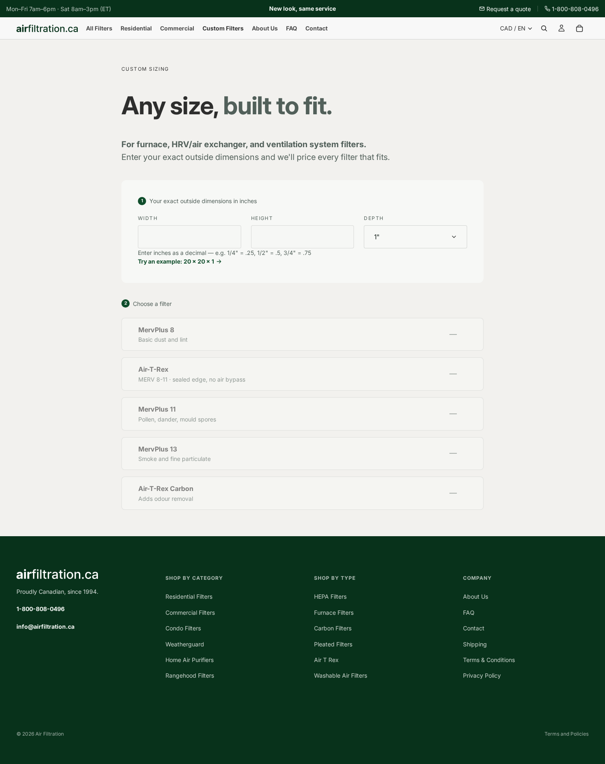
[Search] (544, 28)
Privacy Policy (482, 675)
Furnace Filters (334, 612)
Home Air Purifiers (189, 659)
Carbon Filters (332, 628)
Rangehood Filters (189, 675)
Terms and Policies (566, 734)
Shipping (475, 644)
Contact (473, 628)
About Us (475, 596)
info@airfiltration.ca (45, 626)
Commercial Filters (190, 612)
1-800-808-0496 (575, 8)
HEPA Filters (330, 596)
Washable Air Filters (340, 675)
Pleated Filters (333, 644)
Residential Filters (188, 596)
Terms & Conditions (489, 659)
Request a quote (508, 8)
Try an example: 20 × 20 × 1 (176, 261)
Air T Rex (326, 659)
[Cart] (579, 28)
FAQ (469, 612)
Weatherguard (184, 644)
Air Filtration (49, 734)
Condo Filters (183, 628)
